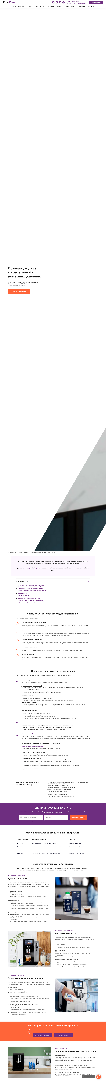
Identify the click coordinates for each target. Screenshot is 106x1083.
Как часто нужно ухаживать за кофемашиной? (31, 600)
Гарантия (51, 6)
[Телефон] (63, 2)
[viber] (57, 2)
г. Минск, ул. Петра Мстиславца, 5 (76, 3)
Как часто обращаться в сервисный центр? (30, 588)
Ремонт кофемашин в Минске (15, 552)
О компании (81, 6)
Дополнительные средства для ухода (29, 598)
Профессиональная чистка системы (32, 746)
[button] (96, 2)
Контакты (91, 6)
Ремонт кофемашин (18, 6)
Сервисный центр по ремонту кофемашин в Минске (32, 602)
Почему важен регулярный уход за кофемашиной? (32, 585)
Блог (25, 552)
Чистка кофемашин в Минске (64, 930)
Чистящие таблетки (23, 595)
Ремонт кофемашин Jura (16, 975)
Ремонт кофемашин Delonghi (17, 875)
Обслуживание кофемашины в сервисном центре (36, 734)
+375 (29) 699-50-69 (74, 2)
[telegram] (53, 2)
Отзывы (59, 6)
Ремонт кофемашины (29, 768)
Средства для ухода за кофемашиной (28, 592)
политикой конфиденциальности (73, 821)
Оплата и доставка (39, 6)
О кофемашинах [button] (69, 6)
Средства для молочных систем (27, 597)
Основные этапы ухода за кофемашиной (29, 587)
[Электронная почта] (60, 2)
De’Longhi (32, 569)
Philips (38, 569)
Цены (29, 6)
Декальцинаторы (23, 593)
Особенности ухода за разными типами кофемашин (32, 590)
